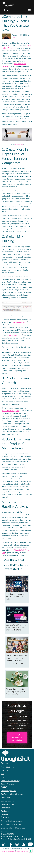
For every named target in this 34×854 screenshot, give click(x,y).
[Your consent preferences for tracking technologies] (30, 850)
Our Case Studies (7, 804)
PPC (2, 777)
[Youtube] (30, 844)
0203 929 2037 (15, 824)
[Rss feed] (23, 844)
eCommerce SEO (12, 119)
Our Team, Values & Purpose (12, 794)
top (31, 427)
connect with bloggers (10, 411)
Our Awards (5, 798)
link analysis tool (15, 335)
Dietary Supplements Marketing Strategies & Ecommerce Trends (15, 691)
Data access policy (19, 851)
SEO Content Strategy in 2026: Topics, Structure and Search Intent (16, 627)
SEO (2, 774)
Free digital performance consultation (17, 737)
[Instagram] (17, 844)
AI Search (4, 771)
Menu (5, 10)
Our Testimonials (7, 801)
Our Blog (4, 814)
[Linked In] (3, 844)
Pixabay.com (18, 144)
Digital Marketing (7, 767)
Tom (13, 38)
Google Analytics (7, 784)
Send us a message (15, 821)
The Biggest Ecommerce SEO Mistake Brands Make (16, 596)
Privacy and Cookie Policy (8, 851)
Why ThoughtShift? (8, 791)
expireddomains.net (19, 322)
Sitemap (26, 851)
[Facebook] (10, 844)
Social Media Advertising (10, 781)
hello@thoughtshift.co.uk (15, 828)
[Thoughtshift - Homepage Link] (17, 4)
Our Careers (5, 808)
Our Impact (5, 811)
